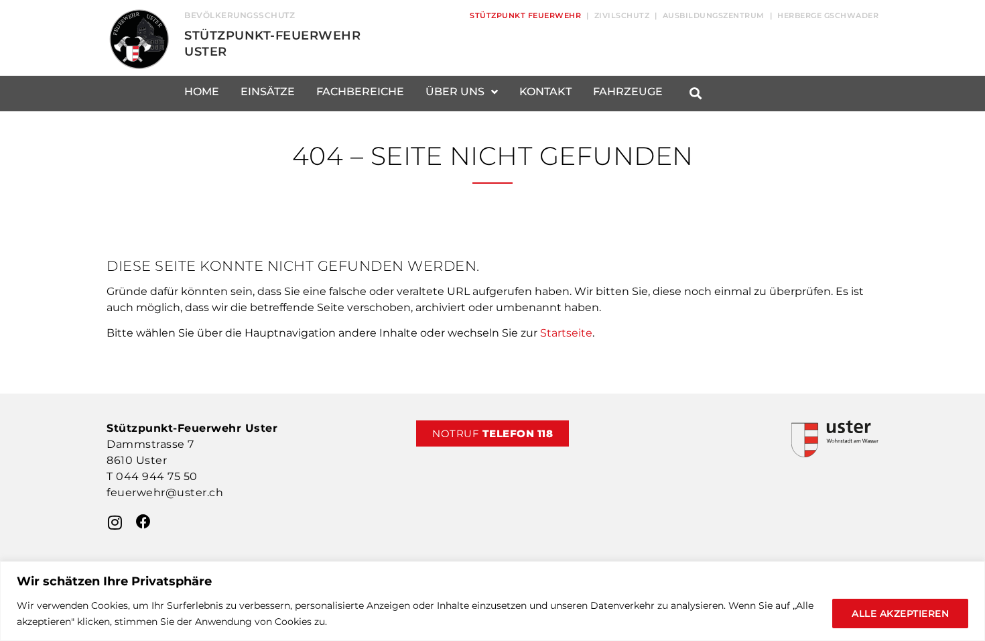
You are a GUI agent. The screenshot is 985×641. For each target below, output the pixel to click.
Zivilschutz (622, 15)
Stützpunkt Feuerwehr (525, 15)
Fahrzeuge (628, 91)
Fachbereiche (360, 91)
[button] (695, 93)
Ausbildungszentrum (714, 15)
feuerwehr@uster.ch (165, 492)
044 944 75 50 (157, 476)
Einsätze (268, 91)
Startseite (566, 333)
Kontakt (545, 91)
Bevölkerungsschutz (239, 15)
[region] (492, 601)
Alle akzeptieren (900, 613)
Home (201, 91)
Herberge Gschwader (827, 15)
